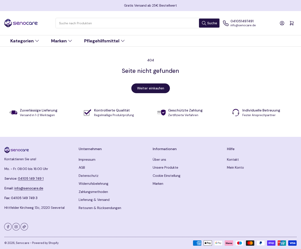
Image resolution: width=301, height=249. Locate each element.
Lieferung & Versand (94, 200)
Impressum (87, 159)
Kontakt (233, 159)
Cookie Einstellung (166, 176)
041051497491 (242, 21)
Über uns (159, 159)
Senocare (22, 243)
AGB (82, 167)
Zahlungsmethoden (93, 192)
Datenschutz (88, 176)
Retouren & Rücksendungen (100, 208)
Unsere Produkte (165, 167)
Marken (158, 183)
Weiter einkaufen (150, 88)
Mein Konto (235, 167)
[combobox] (138, 23)
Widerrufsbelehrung (93, 183)
